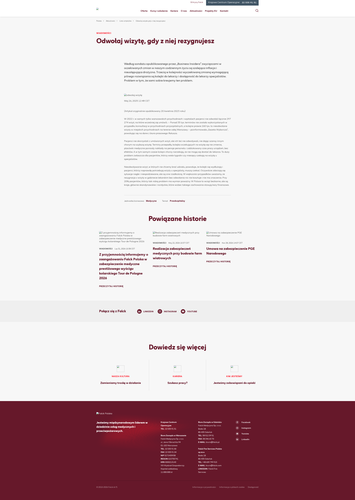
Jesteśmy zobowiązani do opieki (234, 383)
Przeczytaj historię (111, 286)
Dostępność (253, 487)
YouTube (192, 312)
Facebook (245, 422)
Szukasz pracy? (177, 383)
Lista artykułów (125, 21)
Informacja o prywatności (204, 487)
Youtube (245, 434)
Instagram (170, 312)
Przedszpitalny (177, 201)
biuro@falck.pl (213, 442)
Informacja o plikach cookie (231, 487)
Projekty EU (211, 11)
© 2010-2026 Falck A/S (106, 487)
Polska (99, 21)
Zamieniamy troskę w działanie (120, 383)
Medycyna (151, 201)
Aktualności (196, 11)
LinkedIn (148, 312)
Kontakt (224, 11)
